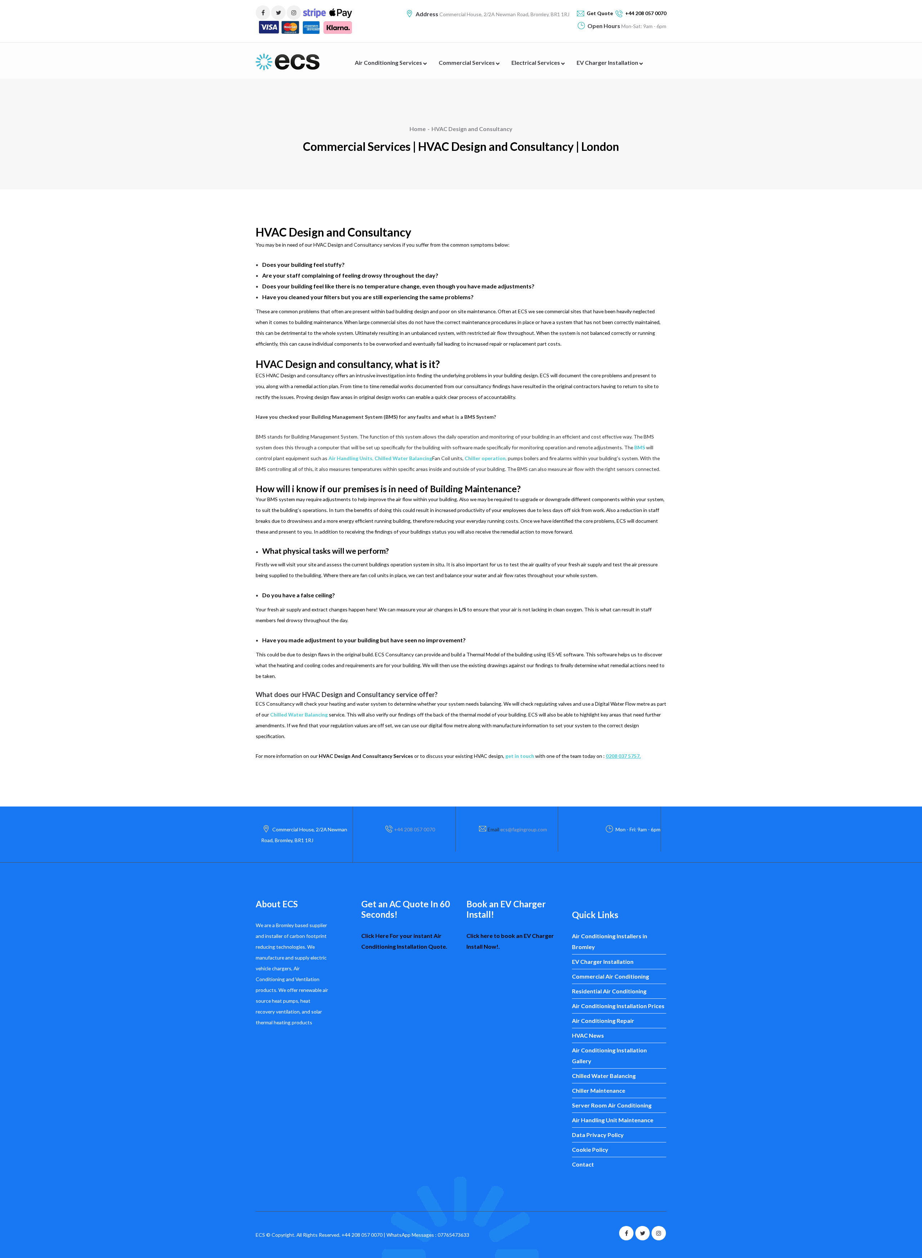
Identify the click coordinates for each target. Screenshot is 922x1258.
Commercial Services (467, 62)
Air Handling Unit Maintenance (612, 1120)
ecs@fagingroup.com (523, 829)
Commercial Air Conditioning (610, 976)
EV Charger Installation (608, 62)
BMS (639, 447)
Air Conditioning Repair (603, 1020)
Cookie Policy (590, 1149)
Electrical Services (536, 62)
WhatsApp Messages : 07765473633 (427, 1235)
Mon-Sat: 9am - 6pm (643, 26)
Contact (583, 1164)
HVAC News (588, 1035)
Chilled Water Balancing (604, 1075)
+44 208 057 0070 (414, 829)
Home (417, 128)
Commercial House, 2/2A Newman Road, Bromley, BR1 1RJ (503, 14)
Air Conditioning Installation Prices (618, 1005)
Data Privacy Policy (598, 1134)
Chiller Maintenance (598, 1090)
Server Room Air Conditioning (612, 1105)
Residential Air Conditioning (609, 991)
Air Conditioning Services (389, 62)
